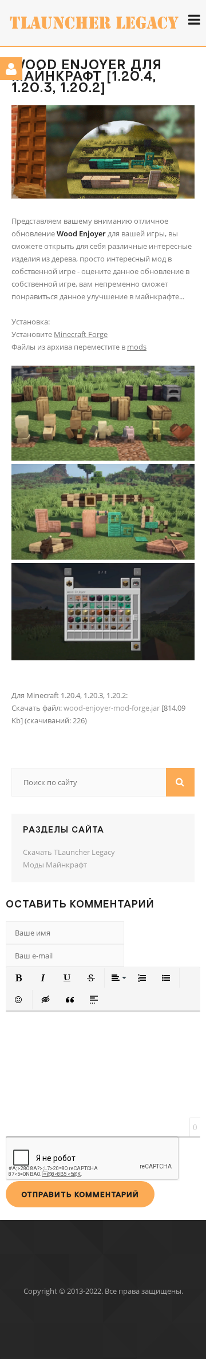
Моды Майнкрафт (55, 864)
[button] (19, 978)
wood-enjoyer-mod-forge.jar (112, 708)
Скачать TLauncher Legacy (69, 852)
